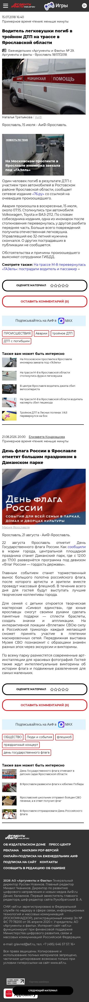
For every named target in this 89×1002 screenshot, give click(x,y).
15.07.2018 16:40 (13, 17)
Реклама (11, 850)
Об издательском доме (24, 844)
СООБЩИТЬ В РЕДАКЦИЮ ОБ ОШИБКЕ (34, 868)
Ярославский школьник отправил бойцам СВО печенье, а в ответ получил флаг (50, 799)
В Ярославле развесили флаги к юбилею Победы (52, 784)
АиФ (38, 117)
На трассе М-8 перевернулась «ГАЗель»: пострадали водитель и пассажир (44, 267)
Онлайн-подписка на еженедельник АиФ (40, 856)
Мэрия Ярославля (16, 527)
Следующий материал (42, 990)
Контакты (49, 862)
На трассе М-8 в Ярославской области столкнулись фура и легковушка (45, 374)
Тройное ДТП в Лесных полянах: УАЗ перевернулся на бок (43, 414)
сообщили (77, 547)
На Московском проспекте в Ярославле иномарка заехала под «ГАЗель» (46, 361)
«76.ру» (38, 194)
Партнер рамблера (39, 982)
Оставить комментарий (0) (45, 301)
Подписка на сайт (19, 862)
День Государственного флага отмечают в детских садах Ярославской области (47, 772)
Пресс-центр (60, 844)
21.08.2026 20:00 (13, 437)
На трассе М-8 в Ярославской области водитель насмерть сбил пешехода (51, 401)
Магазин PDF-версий (40, 850)
